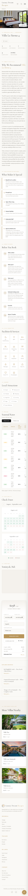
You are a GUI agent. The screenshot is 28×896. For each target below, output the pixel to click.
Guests (6, 621)
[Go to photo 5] (14, 26)
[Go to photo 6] (15, 26)
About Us (4, 870)
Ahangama (4, 857)
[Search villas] (21, 4)
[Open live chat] (24, 892)
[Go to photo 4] (13, 26)
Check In (6, 614)
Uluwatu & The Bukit (6, 826)
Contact (3, 879)
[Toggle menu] (25, 4)
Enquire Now (14, 636)
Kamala (3, 844)
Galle (3, 855)
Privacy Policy (5, 877)
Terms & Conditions (6, 875)
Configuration (8, 627)
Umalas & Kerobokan (6, 828)
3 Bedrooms (16, 420)
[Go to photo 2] (11, 26)
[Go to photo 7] (16, 26)
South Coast (4, 853)
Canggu (3, 820)
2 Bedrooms (6, 420)
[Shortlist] (17, 4)
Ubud (3, 824)
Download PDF (10, 641)
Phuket (3, 842)
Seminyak (4, 822)
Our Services (5, 873)
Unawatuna (4, 859)
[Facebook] (12, 892)
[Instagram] (16, 892)
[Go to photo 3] (12, 26)
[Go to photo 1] (10, 26)
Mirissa (3, 861)
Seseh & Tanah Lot (6, 830)
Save (6, 41)
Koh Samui (4, 839)
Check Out (17, 614)
